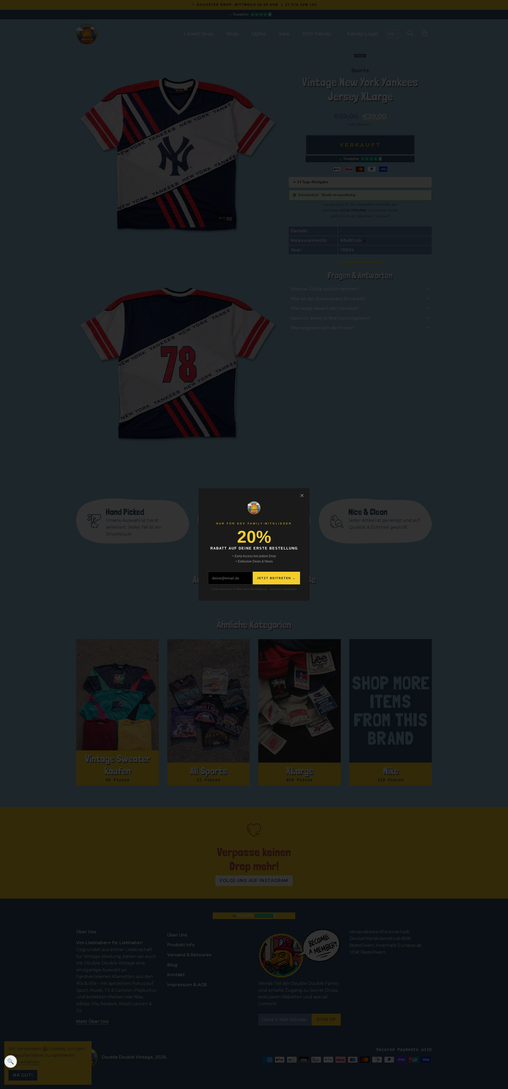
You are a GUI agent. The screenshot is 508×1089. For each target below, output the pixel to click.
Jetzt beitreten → (276, 578)
